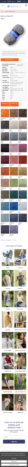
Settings (14, 458)
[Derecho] (20, 278)
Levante (8, 288)
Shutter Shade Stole (20, 329)
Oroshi (7, 267)
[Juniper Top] (20, 402)
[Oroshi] (8, 257)
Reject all (14, 461)
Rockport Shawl (7, 412)
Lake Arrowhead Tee (20, 392)
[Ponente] (20, 257)
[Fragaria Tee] (8, 361)
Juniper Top (20, 412)
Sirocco (8, 309)
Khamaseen (20, 309)
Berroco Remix (19, 51)
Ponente (20, 267)
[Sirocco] (8, 299)
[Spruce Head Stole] (20, 340)
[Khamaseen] (20, 299)
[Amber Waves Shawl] (20, 361)
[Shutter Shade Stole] (20, 319)
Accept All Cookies (14, 464)
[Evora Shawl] (8, 340)
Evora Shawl (7, 350)
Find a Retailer (10, 59)
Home (2, 11)
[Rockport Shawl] (8, 402)
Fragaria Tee (7, 371)
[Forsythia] (8, 319)
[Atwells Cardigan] (8, 381)
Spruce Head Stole (20, 350)
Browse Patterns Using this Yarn (10, 104)
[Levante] (8, 278)
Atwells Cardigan (7, 392)
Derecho (20, 288)
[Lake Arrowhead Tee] (20, 381)
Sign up (14, 441)
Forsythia (7, 329)
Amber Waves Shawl (20, 371)
